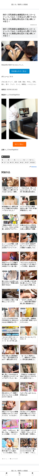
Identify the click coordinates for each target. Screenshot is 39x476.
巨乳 (13, 162)
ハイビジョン (19, 160)
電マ (28, 162)
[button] (35, 315)
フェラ (26, 160)
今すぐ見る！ (19, 144)
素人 (23, 162)
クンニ (5, 160)
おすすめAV (6, 156)
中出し (32, 160)
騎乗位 (33, 162)
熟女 (18, 162)
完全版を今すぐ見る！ (19, 71)
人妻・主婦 (6, 162)
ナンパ (11, 160)
